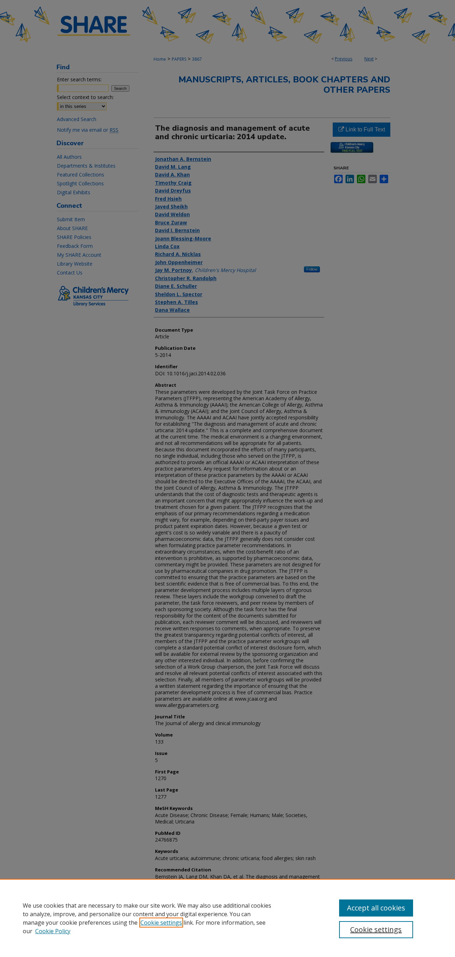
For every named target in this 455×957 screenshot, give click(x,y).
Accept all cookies (376, 908)
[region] (227, 918)
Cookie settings (161, 922)
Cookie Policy (52, 931)
